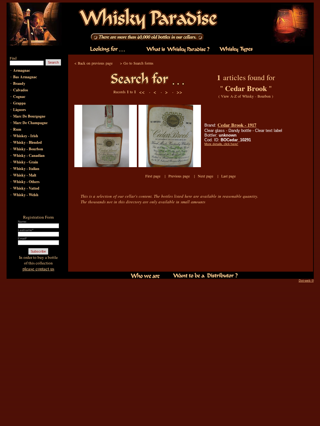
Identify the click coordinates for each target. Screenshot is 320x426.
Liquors (19, 109)
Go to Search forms (138, 63)
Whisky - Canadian (29, 155)
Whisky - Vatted (26, 188)
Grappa (19, 103)
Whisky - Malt (24, 175)
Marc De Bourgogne (29, 116)
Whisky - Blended (27, 142)
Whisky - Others (26, 181)
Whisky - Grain (25, 162)
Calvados (20, 90)
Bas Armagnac (25, 77)
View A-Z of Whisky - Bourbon (246, 96)
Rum (17, 129)
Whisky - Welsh (25, 194)
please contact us (38, 269)
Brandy (19, 83)
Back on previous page (95, 63)
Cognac (19, 96)
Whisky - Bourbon (28, 149)
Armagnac (21, 70)
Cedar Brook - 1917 (237, 125)
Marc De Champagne (30, 122)
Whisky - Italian (26, 168)
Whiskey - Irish (25, 135)
